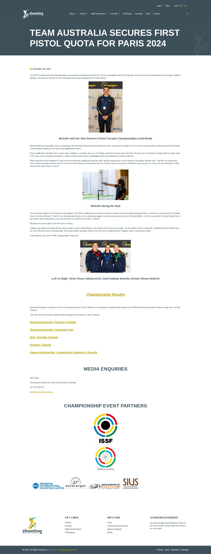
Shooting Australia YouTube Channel (53, 322)
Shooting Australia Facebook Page (52, 329)
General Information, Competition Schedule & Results (63, 352)
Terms (167, 550)
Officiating (127, 14)
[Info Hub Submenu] (119, 13)
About (71, 14)
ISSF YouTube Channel (44, 337)
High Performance (98, 14)
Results (68, 526)
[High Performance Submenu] (106, 13)
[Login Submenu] (162, 6)
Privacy (160, 550)
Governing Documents (117, 526)
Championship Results (105, 294)
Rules (110, 532)
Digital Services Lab (68, 550)
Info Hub (114, 14)
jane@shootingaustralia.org (41, 392)
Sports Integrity (114, 529)
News (148, 14)
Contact (156, 14)
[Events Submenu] (86, 13)
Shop (168, 6)
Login (159, 6)
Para (109, 523)
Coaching (138, 14)
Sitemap (185, 550)
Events (82, 14)
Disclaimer (175, 550)
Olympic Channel (40, 344)
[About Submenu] (75, 13)
